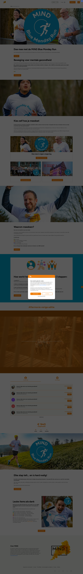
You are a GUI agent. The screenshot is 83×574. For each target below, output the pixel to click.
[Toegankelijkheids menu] (82, 1)
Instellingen (47, 293)
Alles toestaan (35, 293)
